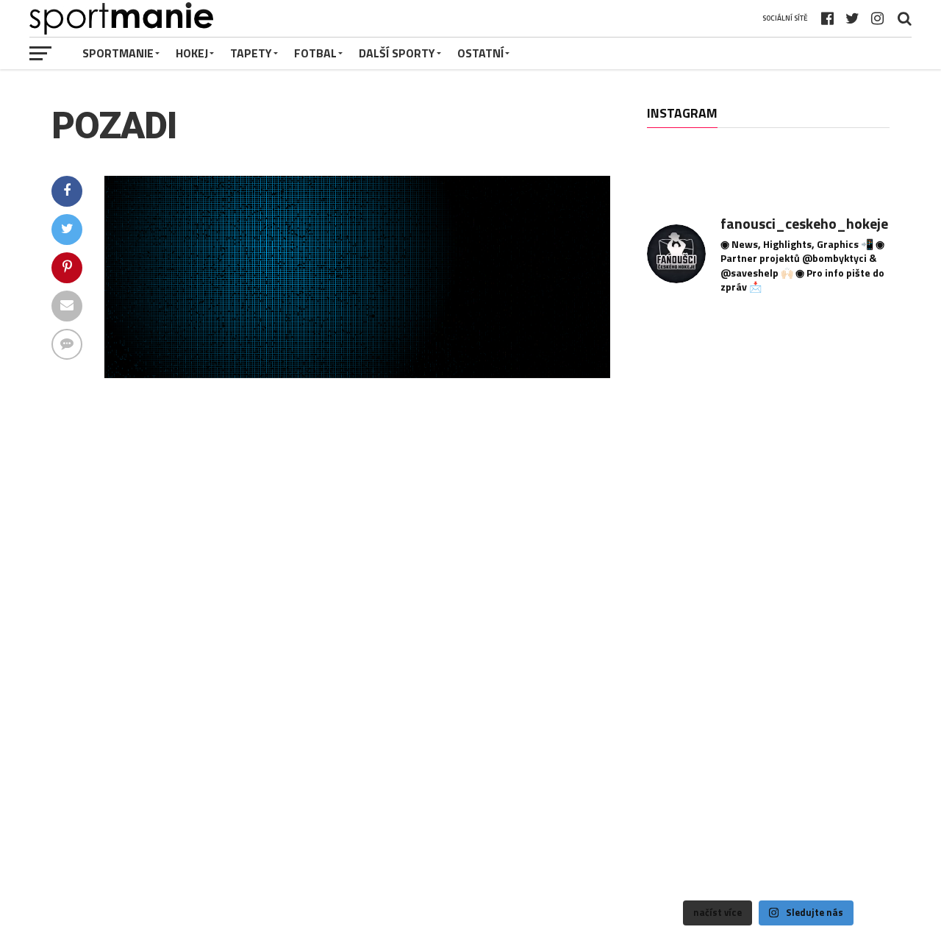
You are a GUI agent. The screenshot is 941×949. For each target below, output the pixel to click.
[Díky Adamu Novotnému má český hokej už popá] (852, 350)
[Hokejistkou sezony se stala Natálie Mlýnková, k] (768, 850)
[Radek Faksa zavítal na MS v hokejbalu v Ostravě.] (852, 600)
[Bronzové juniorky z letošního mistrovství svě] (685, 767)
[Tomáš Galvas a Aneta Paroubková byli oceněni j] (852, 767)
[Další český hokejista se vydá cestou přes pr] (685, 683)
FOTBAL (315, 53)
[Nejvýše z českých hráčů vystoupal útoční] (768, 433)
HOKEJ (192, 53)
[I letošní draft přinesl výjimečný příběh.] (768, 350)
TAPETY (251, 53)
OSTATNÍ (480, 53)
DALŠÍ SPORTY (397, 53)
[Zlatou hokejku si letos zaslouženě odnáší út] (685, 850)
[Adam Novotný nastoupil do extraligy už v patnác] (852, 433)
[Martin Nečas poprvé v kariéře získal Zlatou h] (768, 767)
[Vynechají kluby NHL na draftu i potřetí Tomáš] (852, 517)
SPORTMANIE (118, 53)
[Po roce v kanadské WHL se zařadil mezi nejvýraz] (685, 517)
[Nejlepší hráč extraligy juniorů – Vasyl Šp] (852, 683)
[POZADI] (357, 374)
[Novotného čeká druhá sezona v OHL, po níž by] (685, 350)
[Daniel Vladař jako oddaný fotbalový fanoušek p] (768, 683)
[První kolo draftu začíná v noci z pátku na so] (768, 517)
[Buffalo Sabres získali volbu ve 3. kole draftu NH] (768, 600)
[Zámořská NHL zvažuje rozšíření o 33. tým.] (685, 600)
